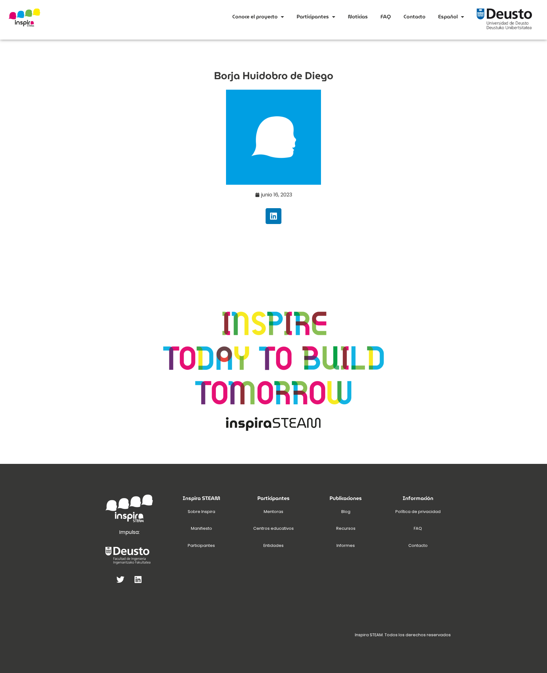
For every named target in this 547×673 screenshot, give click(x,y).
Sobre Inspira (201, 511)
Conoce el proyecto (255, 17)
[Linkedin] (273, 216)
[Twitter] (121, 579)
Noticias (358, 17)
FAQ (385, 17)
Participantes (313, 17)
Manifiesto (201, 528)
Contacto (414, 17)
